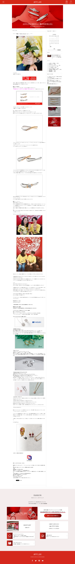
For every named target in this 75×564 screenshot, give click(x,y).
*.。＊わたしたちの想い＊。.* (52, 68)
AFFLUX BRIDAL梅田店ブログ (49, 31)
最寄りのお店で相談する (52, 515)
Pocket (20, 480)
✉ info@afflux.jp (15, 422)
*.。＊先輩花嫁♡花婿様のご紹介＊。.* (53, 69)
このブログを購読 (54, 31)
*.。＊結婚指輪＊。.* (50, 71)
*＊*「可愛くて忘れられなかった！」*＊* (22, 33)
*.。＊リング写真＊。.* (51, 67)
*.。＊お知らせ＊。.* (50, 64)
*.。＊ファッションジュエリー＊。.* (53, 65)
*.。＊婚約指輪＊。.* (50, 70)
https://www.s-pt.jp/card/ (17, 476)
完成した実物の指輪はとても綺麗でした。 (54, 80)
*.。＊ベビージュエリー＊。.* (52, 66)
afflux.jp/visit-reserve (16, 302)
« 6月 (50, 46)
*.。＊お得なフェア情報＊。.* (52, 63)
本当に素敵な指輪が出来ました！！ (53, 83)
